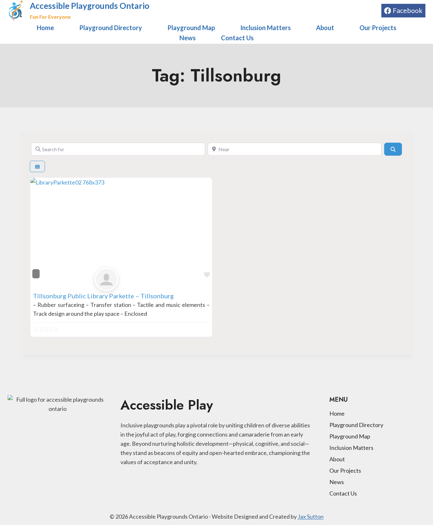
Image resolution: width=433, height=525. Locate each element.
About (325, 27)
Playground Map (191, 27)
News (187, 38)
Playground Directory (110, 27)
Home (45, 27)
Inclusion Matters (265, 27)
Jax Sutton (311, 516)
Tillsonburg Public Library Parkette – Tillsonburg (103, 296)
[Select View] (37, 166)
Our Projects (377, 27)
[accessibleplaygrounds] (121, 279)
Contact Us (237, 38)
